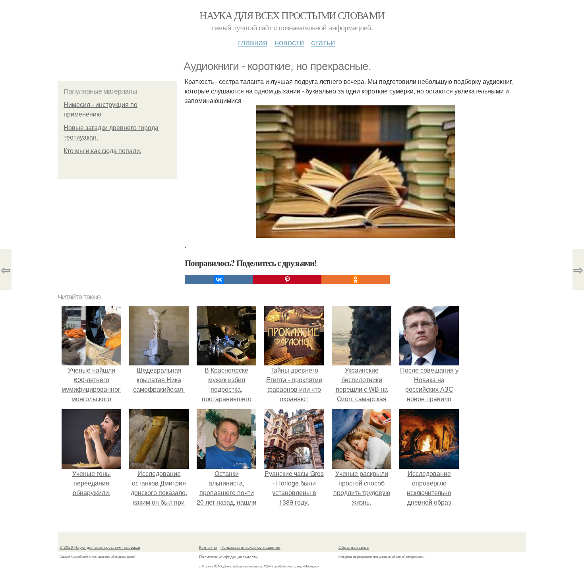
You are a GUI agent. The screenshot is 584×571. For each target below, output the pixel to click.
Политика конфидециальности (228, 556)
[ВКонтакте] (219, 279)
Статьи (323, 42)
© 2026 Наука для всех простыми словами (100, 547)
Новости (289, 42)
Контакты (208, 547)
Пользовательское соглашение (250, 547)
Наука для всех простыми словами (291, 15)
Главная (252, 42)
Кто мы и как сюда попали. (102, 151)
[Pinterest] (287, 279)
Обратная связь (353, 547)
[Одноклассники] (355, 279)
